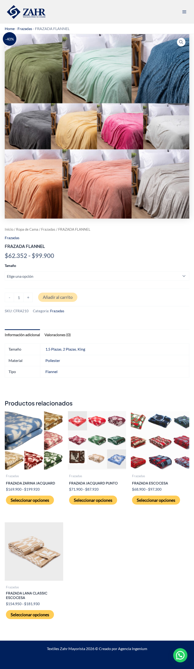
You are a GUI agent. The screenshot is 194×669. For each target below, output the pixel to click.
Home (10, 28)
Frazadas (25, 28)
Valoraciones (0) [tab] (57, 334)
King (81, 349)
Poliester (52, 360)
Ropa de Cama (27, 229)
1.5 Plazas (53, 349)
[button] (181, 42)
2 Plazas (69, 349)
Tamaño (10, 266)
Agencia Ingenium (132, 648)
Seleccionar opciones (30, 500)
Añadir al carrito (58, 297)
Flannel (51, 371)
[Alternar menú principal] (184, 12)
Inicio (9, 229)
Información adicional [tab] (22, 334)
